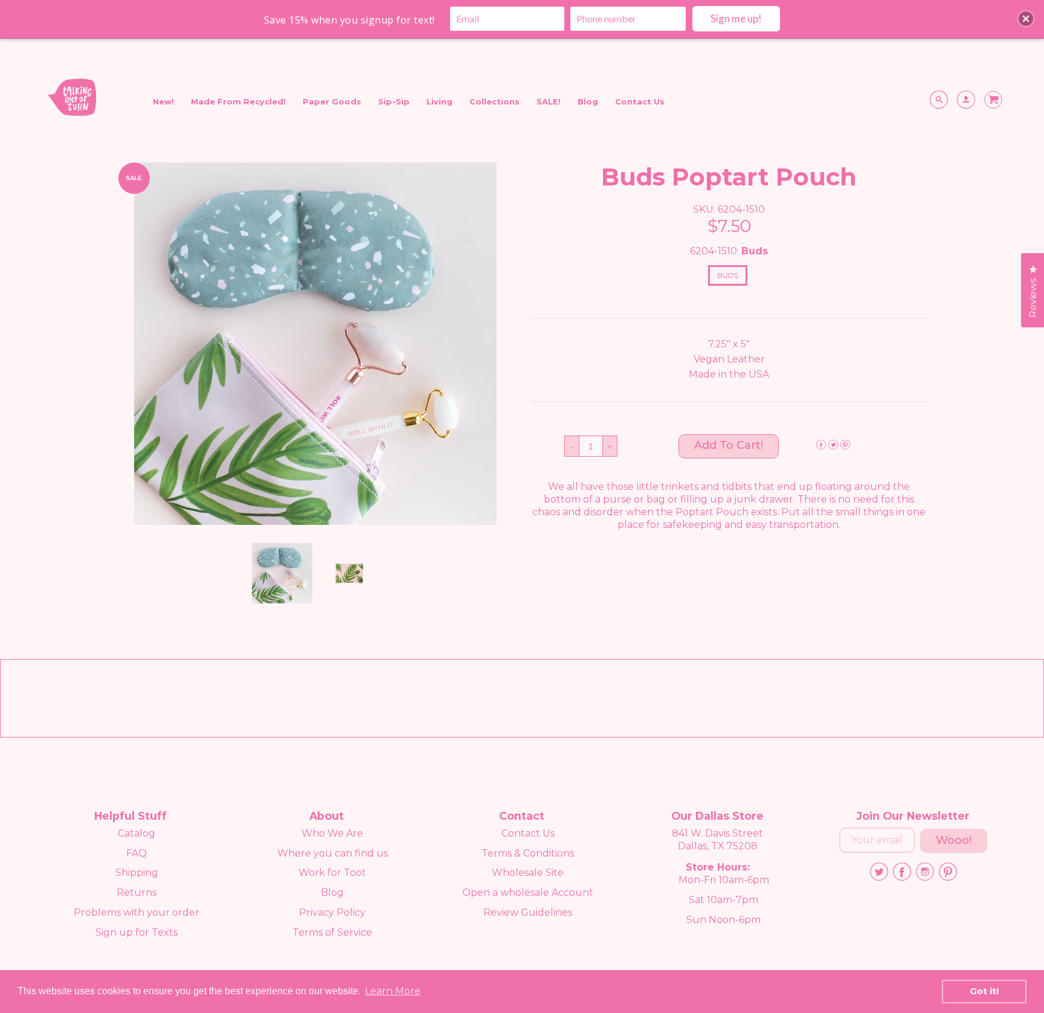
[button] (728, 446)
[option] (315, 343)
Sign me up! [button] (736, 18)
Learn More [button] (392, 991)
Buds (727, 275)
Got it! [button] (984, 991)
